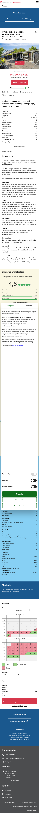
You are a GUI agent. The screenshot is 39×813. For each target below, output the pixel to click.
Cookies (25, 802)
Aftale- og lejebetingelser (19, 706)
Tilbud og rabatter (31, 810)
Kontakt (30, 802)
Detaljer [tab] (29, 306)
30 (17, 656)
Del (36, 32)
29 (30, 632)
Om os (35, 806)
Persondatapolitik (17, 806)
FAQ (35, 802)
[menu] (37, 2)
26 (30, 653)
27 (35, 653)
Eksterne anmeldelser (17, 88)
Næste (29, 610)
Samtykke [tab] (10, 306)
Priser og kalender (19, 82)
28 (9, 656)
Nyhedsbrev (28, 806)
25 (26, 653)
